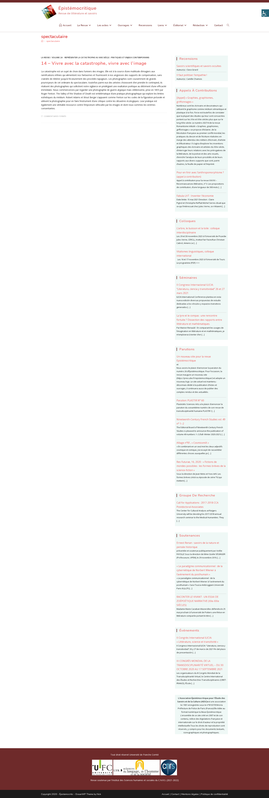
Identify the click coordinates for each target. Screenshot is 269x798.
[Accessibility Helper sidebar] (265, 13)
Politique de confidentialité (214, 794)
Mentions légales (190, 794)
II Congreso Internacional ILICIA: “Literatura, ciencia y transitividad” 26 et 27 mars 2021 (201, 289)
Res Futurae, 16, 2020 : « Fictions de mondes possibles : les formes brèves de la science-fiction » (201, 466)
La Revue (45, 57)
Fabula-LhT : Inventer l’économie (195, 195)
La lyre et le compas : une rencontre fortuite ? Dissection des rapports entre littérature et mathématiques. (199, 320)
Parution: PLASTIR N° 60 (190, 400)
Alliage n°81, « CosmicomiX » (193, 442)
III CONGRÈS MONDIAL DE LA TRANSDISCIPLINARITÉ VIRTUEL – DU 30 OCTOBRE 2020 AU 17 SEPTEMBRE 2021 (200, 665)
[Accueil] (42, 41)
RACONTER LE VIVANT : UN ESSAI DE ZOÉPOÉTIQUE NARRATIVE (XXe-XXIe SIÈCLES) (198, 601)
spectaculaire (53, 41)
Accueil (165, 794)
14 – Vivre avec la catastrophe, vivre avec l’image (93, 63)
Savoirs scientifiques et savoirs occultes (199, 66)
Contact (175, 794)
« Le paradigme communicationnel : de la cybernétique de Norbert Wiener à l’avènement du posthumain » (199, 570)
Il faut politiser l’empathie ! (192, 75)
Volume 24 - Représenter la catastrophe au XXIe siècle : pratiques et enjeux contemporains (100, 57)
